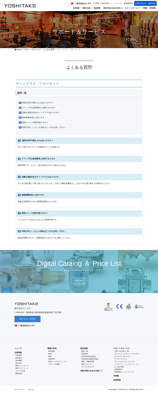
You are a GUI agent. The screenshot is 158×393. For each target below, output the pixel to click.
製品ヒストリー (87, 364)
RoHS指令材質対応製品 (90, 359)
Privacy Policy (19, 389)
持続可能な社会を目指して (113, 8)
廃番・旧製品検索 (87, 361)
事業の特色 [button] (86, 8)
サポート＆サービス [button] (132, 8)
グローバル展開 (54, 364)
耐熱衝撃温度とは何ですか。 (34, 117)
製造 (50, 356)
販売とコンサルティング (57, 361)
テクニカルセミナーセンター (124, 361)
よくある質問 (48, 50)
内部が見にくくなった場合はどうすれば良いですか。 (44, 127)
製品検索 (84, 354)
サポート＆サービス (32, 50)
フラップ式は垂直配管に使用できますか (39, 108)
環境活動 (18, 373)
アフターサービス (120, 359)
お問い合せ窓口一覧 (121, 351)
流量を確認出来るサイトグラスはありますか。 (41, 112)
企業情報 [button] (76, 8)
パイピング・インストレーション (126, 364)
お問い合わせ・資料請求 (145, 3)
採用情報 (152, 8)
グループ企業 (20, 371)
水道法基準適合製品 (88, 356)
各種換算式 (128, 3)
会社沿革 (18, 363)
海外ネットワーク (21, 368)
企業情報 (18, 352)
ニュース (118, 3)
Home (19, 50)
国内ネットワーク (21, 366)
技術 (50, 354)
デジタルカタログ (87, 367)
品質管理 (51, 359)
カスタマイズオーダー (122, 356)
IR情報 (145, 8)
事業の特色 (52, 348)
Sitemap (31, 389)
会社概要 (18, 360)
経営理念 (18, 358)
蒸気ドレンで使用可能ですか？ (35, 122)
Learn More (79, 280)
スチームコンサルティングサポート (127, 354)
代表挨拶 (18, 355)
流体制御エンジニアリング (124, 372)
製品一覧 (84, 351)
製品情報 (84, 348)
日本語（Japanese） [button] (102, 3)
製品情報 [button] (97, 8)
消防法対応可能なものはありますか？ (38, 103)
